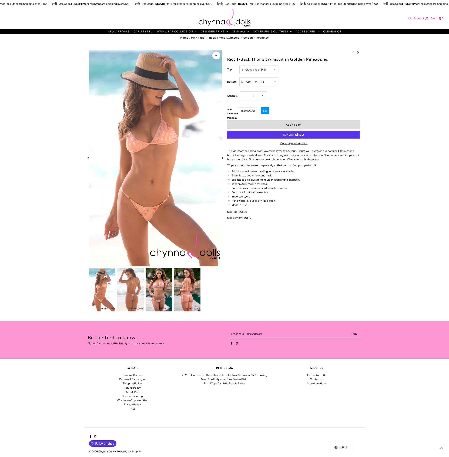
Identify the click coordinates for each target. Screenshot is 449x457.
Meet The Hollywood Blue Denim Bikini (224, 379)
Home (184, 37)
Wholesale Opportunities (132, 400)
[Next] (222, 158)
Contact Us (317, 379)
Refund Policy (132, 387)
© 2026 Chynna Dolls (102, 451)
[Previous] (88, 158)
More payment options (293, 143)
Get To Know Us (316, 375)
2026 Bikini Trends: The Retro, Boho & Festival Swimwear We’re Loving (224, 375)
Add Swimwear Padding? (232, 113)
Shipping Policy (132, 383)
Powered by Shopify (128, 451)
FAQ (132, 408)
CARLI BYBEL (142, 31)
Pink (194, 37)
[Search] (410, 18)
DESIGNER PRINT (212, 31)
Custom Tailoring (132, 396)
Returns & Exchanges (132, 379)
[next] (358, 52)
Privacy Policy (132, 404)
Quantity (232, 95)
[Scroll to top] (441, 448)
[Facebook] (231, 344)
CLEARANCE (332, 31)
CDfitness (239, 31)
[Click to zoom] (216, 55)
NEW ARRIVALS (118, 31)
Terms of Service (132, 375)
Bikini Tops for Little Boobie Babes (224, 383)
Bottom (232, 81)
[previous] (353, 52)
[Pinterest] (237, 344)
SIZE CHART (132, 392)
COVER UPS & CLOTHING (270, 31)
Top (229, 69)
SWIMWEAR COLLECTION (174, 31)
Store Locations (316, 383)
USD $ (343, 447)
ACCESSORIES (306, 31)
